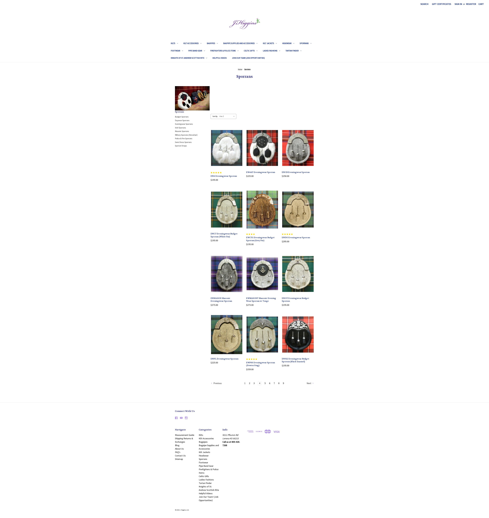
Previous (217, 383)
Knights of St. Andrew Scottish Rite (187, 58)
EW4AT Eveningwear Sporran (260, 172)
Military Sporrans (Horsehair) (186, 135)
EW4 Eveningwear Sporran (224, 176)
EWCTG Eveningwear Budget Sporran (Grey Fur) (260, 239)
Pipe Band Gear (195, 50)
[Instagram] (186, 418)
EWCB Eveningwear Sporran (296, 172)
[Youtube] (181, 418)
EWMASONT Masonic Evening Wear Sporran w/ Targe (261, 299)
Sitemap (179, 459)
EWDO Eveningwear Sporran (296, 237)
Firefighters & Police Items (223, 50)
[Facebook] (176, 418)
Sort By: (215, 116)
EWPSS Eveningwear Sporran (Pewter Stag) (260, 364)
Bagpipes (211, 43)
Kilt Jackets (268, 43)
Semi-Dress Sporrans (183, 142)
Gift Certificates (441, 4)
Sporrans (304, 43)
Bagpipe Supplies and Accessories (239, 43)
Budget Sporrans (182, 117)
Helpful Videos (219, 58)
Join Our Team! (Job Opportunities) (248, 58)
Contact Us (180, 455)
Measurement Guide (184, 435)
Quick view (226, 142)
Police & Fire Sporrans (183, 138)
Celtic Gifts (249, 50)
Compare (226, 148)
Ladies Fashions (270, 50)
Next (309, 383)
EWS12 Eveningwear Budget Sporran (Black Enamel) (295, 360)
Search (424, 4)
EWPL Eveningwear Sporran (224, 359)
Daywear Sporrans (182, 120)
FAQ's (177, 452)
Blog (177, 445)
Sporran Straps (181, 146)
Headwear (286, 43)
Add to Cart (226, 154)
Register (471, 4)
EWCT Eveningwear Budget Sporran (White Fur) (224, 235)
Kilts (173, 43)
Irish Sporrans (180, 127)
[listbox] (227, 116)
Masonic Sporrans (182, 131)
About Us (179, 448)
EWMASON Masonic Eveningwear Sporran (221, 299)
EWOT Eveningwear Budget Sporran (295, 299)
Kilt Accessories (191, 43)
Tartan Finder (292, 50)
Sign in (458, 4)
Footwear (175, 50)
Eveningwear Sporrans (184, 124)
